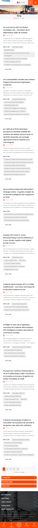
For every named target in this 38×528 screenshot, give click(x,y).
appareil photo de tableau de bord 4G (14, 174)
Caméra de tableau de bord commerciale (15, 59)
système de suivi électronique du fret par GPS (16, 310)
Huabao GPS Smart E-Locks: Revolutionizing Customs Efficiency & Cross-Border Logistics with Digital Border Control (18, 239)
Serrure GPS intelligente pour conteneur (14, 111)
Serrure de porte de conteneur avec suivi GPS (16, 114)
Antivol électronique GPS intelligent (21, 347)
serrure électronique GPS (18, 99)
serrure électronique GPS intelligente (13, 102)
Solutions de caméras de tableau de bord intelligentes (18, 455)
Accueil (17, 18)
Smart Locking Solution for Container (14, 266)
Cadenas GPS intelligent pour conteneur (15, 108)
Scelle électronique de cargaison (13, 350)
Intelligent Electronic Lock (11, 269)
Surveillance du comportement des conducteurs (17, 65)
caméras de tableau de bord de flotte (14, 165)
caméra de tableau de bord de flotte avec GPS (17, 168)
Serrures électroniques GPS (19, 304)
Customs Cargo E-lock (10, 260)
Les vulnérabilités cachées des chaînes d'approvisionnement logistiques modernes (19, 82)
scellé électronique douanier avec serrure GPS (16, 220)
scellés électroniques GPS (11, 105)
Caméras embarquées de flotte (20, 440)
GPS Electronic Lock (17, 257)
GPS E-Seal (22, 260)
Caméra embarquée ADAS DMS (12, 396)
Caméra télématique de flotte (12, 405)
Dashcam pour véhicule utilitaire (13, 443)
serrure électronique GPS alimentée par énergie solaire (18, 214)
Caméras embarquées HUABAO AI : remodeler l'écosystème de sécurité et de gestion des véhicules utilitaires (18, 423)
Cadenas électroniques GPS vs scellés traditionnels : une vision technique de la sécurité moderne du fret (18, 287)
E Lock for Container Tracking (12, 263)
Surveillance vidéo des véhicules (13, 452)
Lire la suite (8, 69)
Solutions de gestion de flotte (12, 62)
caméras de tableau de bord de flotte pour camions (18, 162)
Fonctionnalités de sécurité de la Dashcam (15, 449)
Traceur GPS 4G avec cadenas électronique (15, 307)
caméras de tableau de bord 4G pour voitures (16, 171)
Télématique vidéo (17, 47)
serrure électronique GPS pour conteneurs (15, 217)
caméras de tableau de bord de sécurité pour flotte (18, 159)
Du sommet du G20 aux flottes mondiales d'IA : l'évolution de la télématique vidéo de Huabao (16, 30)
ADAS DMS (23, 399)
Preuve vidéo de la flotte (11, 446)
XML (26, 516)
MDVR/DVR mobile (9, 50)
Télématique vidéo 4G (18, 393)
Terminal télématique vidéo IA (12, 402)
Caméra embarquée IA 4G (11, 399)
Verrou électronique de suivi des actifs (14, 353)
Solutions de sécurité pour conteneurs (14, 356)
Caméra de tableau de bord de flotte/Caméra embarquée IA (16, 54)
